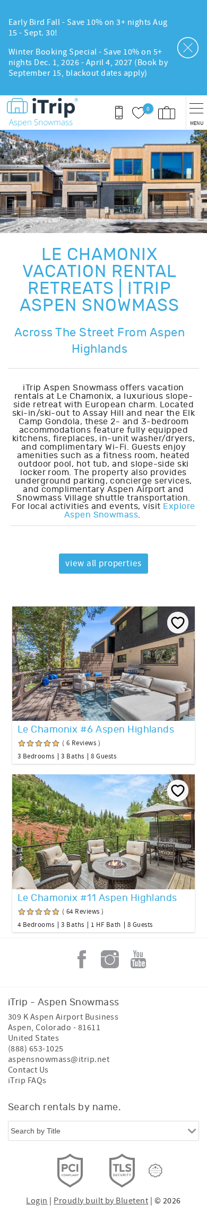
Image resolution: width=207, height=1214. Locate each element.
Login (36, 1200)
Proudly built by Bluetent (101, 1200)
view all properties (103, 563)
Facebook (81, 959)
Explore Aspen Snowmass (129, 510)
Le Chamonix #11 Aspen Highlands (97, 898)
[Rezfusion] (155, 1171)
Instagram (109, 959)
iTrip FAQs (27, 1080)
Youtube (138, 959)
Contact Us (28, 1070)
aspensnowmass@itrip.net (58, 1059)
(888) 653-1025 (36, 1048)
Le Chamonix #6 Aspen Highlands (96, 730)
